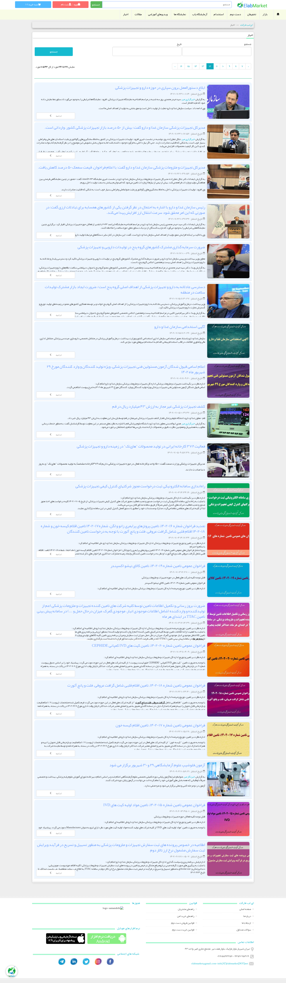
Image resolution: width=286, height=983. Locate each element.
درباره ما (247, 916)
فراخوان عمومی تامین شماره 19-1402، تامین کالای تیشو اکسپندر (158, 566)
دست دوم (235, 14)
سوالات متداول (243, 930)
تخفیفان (251, 14)
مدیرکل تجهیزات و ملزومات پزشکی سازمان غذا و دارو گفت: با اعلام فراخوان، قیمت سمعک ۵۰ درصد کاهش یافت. (121, 167)
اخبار (125, 14)
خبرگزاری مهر (188, 99)
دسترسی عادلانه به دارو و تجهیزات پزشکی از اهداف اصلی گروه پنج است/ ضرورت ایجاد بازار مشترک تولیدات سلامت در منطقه (125, 289)
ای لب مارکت (246, 24)
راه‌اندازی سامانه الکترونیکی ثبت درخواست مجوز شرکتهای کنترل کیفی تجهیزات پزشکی (140, 486)
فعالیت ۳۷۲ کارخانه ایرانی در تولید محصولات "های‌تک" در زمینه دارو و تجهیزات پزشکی (141, 446)
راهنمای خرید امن (186, 916)
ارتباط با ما (246, 923)
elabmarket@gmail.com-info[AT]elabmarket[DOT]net (219, 963)
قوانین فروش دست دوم (183, 923)
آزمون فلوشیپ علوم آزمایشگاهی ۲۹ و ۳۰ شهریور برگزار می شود (157, 765)
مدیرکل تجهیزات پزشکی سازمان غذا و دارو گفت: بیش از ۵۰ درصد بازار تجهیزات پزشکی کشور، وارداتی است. (125, 127)
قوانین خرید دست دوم (183, 930)
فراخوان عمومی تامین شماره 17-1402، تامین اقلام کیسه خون (160, 725)
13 (203, 66)
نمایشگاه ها (180, 14)
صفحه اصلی (245, 909)
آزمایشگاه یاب (199, 14)
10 (223, 66)
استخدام (219, 14)
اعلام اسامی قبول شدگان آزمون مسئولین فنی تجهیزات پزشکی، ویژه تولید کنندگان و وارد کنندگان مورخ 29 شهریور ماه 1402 (126, 369)
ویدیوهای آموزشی (158, 14)
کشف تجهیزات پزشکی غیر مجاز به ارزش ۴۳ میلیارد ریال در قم (158, 406)
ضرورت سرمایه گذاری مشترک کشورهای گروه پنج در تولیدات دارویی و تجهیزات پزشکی (141, 247)
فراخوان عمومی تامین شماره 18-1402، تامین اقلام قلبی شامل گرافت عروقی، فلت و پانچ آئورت (136, 685)
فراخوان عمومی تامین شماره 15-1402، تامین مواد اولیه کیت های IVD (154, 805)
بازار (265, 14)
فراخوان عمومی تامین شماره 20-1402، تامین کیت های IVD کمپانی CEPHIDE (148, 645)
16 (181, 66)
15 (188, 66)
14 (196, 66)
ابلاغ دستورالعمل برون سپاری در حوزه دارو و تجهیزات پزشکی (160, 87)
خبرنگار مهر (189, 776)
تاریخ (179, 44)
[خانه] (252, 5)
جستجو (247, 44)
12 (210, 66)
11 (217, 66)
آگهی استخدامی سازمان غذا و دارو (179, 326)
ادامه (59, 116)
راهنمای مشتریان (186, 909)
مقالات (138, 14)
